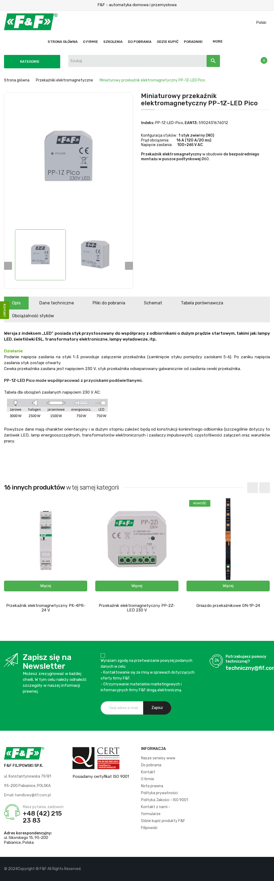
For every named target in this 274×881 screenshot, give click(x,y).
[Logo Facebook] (247, 869)
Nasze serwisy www (158, 758)
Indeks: (147, 123)
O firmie (147, 779)
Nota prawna (152, 786)
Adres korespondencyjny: (28, 833)
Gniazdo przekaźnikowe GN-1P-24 (228, 605)
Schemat (153, 302)
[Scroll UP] (267, 874)
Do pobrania (151, 765)
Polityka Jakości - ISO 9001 (164, 800)
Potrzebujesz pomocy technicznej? (246, 659)
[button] (45, 586)
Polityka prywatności (159, 793)
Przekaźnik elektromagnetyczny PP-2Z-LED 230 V (137, 608)
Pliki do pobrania (109, 302)
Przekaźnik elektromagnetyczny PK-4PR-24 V (45, 608)
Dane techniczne (56, 302)
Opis (16, 302)
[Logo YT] (257, 869)
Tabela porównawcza (202, 302)
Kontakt (148, 772)
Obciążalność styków (33, 315)
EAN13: (191, 123)
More (218, 41)
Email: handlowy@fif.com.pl (27, 795)
